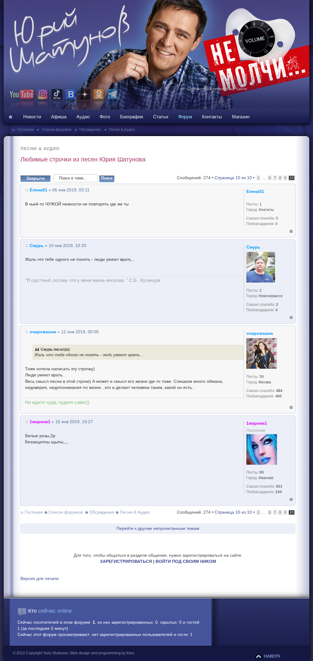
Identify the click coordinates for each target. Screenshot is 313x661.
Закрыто (35, 178)
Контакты (212, 116)
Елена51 (38, 190)
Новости (32, 116)
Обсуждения (90, 129)
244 (278, 492)
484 (279, 391)
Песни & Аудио (122, 129)
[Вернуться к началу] (291, 231)
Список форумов (56, 129)
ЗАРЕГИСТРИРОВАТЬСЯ (126, 561)
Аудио (83, 116)
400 (278, 396)
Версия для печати (39, 578)
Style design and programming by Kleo (102, 653)
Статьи (160, 116)
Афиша (58, 116)
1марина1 (40, 421)
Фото (105, 116)
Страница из (233, 177)
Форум (185, 116)
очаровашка (43, 332)
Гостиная (26, 129)
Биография (131, 116)
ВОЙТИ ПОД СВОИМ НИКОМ (186, 561)
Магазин (240, 116)
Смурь (37, 245)
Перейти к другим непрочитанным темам (157, 528)
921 (279, 486)
